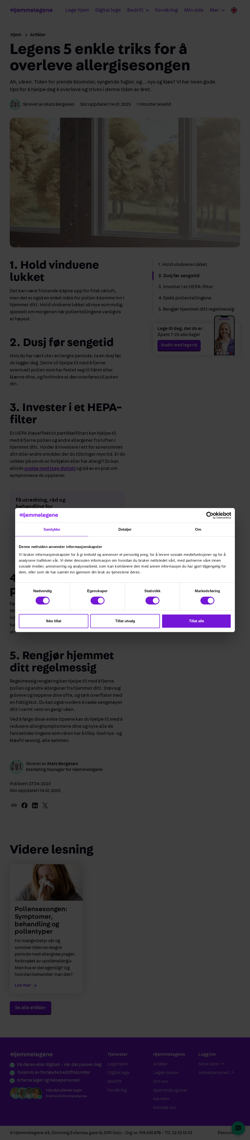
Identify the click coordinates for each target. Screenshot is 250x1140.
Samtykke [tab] (51, 529)
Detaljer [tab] (125, 529)
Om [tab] (198, 529)
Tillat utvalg (125, 621)
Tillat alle (196, 621)
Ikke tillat (53, 621)
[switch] (97, 600)
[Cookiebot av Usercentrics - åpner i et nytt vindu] (209, 515)
